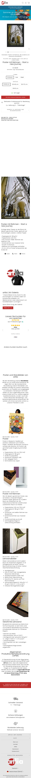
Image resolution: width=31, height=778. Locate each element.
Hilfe (15, 738)
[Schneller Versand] (15, 699)
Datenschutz (15, 751)
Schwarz (10, 77)
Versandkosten (20, 69)
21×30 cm (6, 84)
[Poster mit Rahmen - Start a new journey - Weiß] (5, 172)
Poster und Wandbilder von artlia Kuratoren (15, 59)
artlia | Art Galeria (15, 735)
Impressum (15, 749)
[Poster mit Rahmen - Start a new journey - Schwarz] (2, 172)
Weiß (22, 77)
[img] (15, 320)
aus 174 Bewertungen (14, 322)
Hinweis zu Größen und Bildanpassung (15, 110)
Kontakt (15, 744)
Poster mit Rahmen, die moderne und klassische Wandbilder (18, 55)
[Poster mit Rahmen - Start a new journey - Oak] (3, 172)
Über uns (15, 742)
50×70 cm (24, 84)
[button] (3, 330)
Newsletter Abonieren (15, 755)
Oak (16, 77)
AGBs (15, 746)
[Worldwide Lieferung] (15, 724)
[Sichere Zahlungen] (15, 711)
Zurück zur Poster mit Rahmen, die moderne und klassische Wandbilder (15, 685)
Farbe (15, 74)
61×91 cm (15, 88)
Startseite (4, 55)
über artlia (8, 307)
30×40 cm (15, 84)
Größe (15, 81)
